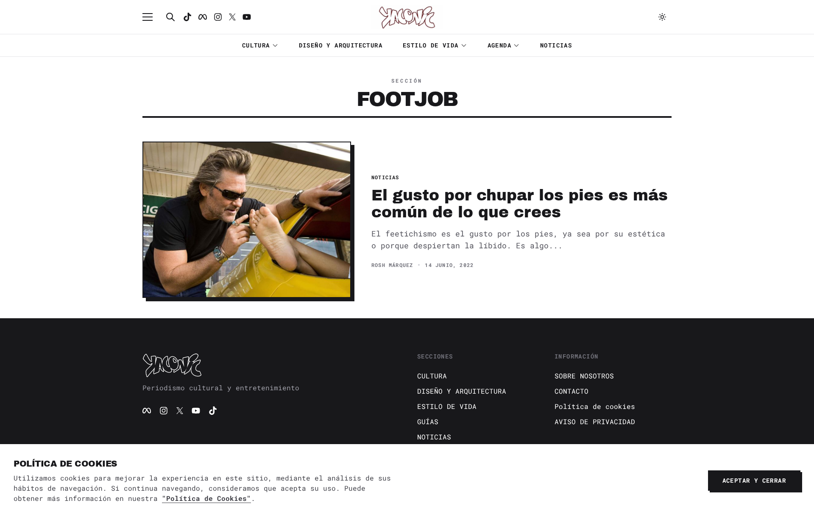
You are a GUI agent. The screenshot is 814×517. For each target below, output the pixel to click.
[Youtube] (247, 17)
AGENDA (499, 45)
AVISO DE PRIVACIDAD (595, 421)
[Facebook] (202, 17)
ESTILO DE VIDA (431, 45)
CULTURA (256, 45)
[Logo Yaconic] (407, 17)
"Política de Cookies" (206, 498)
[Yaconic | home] (269, 365)
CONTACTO (571, 390)
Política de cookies (595, 406)
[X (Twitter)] (179, 410)
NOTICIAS (556, 45)
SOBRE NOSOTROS (584, 375)
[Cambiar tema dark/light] (662, 17)
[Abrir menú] (151, 17)
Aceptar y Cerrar (754, 480)
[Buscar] (170, 17)
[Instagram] (218, 17)
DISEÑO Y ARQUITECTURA (340, 45)
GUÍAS (427, 421)
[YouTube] (196, 410)
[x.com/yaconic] (232, 17)
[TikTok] (187, 17)
